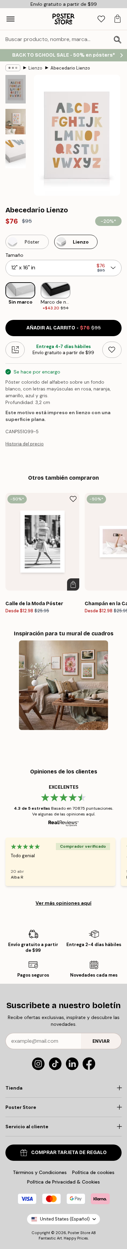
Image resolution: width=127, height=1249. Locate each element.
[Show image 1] (15, 89)
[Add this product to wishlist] (112, 350)
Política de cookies (93, 1172)
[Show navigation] (10, 19)
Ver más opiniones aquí (63, 903)
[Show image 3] (15, 154)
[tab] (101, 19)
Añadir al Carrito (63, 328)
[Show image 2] (15, 121)
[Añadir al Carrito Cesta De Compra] (73, 584)
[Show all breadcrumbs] (12, 67)
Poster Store (79, 1232)
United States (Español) (65, 1219)
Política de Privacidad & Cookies (63, 1182)
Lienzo (35, 68)
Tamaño (14, 255)
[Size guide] (15, 350)
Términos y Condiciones (40, 1172)
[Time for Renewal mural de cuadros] (63, 685)
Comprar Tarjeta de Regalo (69, 1152)
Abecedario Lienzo (70, 68)
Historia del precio (24, 444)
